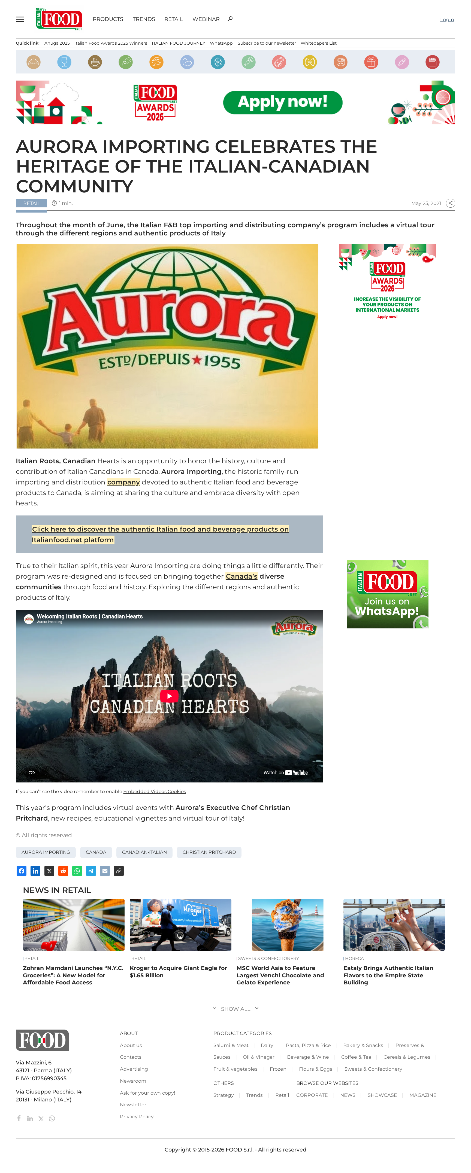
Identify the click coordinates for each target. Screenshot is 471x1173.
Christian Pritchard (209, 852)
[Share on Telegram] (91, 871)
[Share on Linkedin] (35, 871)
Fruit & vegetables (235, 1069)
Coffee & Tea (356, 1057)
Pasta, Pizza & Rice (308, 1045)
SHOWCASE (382, 1095)
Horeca (354, 958)
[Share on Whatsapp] (77, 871)
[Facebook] (20, 1118)
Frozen (278, 1069)
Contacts (130, 1057)
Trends (144, 19)
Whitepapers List (319, 43)
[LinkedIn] (31, 1118)
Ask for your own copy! (147, 1093)
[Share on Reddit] (63, 871)
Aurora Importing (46, 852)
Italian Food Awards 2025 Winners (110, 43)
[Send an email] (105, 871)
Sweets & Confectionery (268, 958)
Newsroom (133, 1081)
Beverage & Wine (308, 1057)
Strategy (223, 1095)
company (123, 482)
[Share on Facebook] (21, 871)
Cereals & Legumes (407, 1057)
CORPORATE (312, 1095)
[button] (20, 19)
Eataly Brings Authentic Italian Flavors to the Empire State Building (388, 975)
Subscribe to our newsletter (267, 43)
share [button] (450, 203)
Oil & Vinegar (258, 1057)
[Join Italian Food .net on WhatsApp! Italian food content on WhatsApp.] (387, 594)
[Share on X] (49, 871)
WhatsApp (221, 43)
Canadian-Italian (144, 852)
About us (131, 1045)
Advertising (134, 1069)
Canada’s (242, 576)
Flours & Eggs (315, 1069)
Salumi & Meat (231, 1045)
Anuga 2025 (57, 43)
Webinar (205, 19)
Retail (173, 19)
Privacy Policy (137, 1116)
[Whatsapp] (52, 1118)
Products (108, 19)
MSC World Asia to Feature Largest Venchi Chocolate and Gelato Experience (280, 975)
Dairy (267, 1045)
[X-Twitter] (42, 1118)
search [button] (230, 19)
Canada (96, 852)
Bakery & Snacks (363, 1045)
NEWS (347, 1095)
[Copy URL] (119, 871)
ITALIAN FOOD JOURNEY (178, 43)
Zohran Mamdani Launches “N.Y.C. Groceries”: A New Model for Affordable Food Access (73, 975)
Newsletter (133, 1104)
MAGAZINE (422, 1095)
